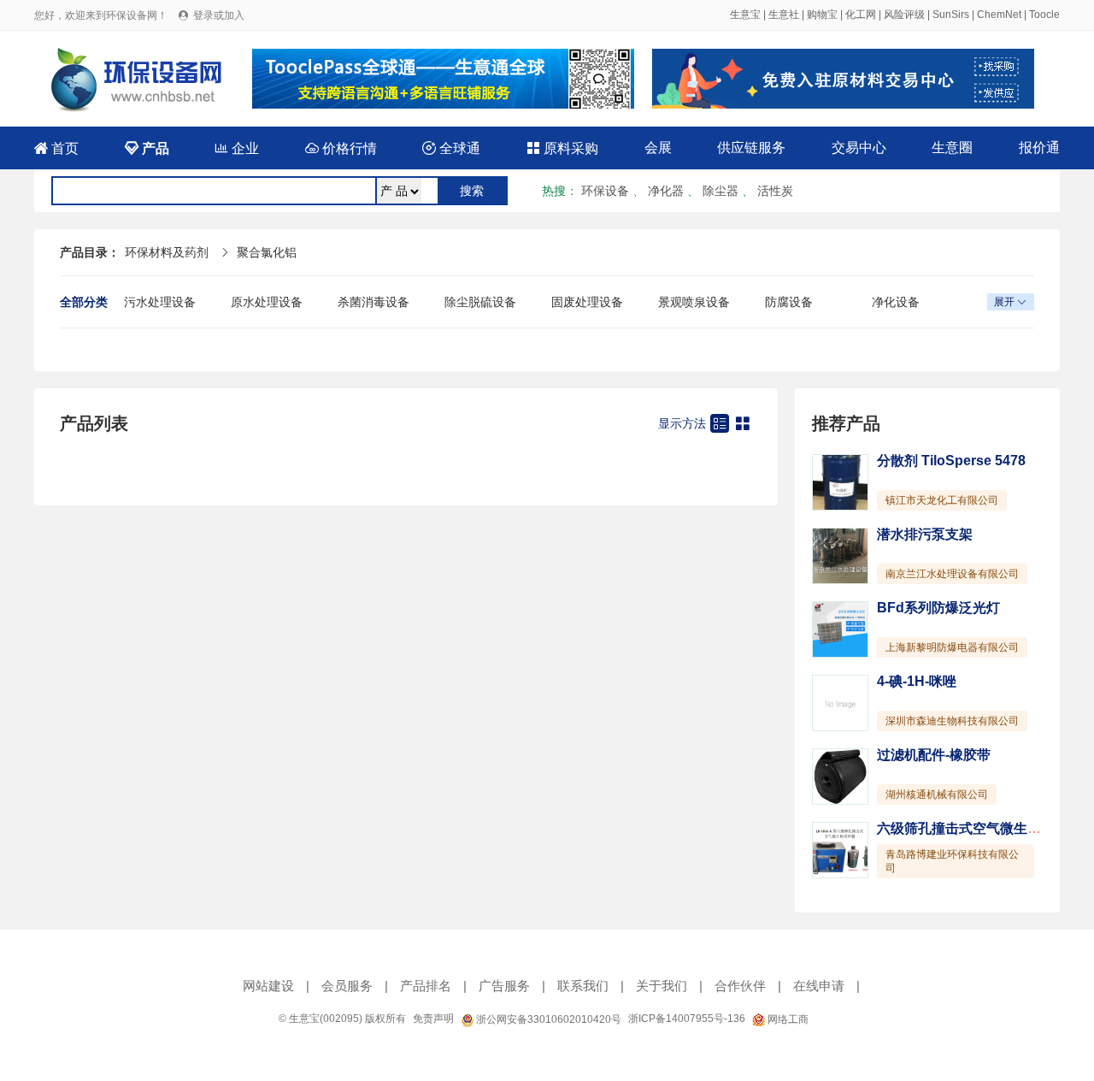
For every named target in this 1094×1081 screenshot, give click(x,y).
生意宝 (745, 15)
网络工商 (787, 1019)
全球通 (451, 148)
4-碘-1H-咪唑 (916, 681)
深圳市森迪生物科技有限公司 (952, 721)
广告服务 (504, 985)
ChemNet (999, 15)
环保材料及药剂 (167, 252)
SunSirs (950, 15)
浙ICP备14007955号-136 (686, 1019)
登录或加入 (218, 15)
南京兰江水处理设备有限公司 (952, 574)
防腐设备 (789, 302)
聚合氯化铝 (267, 252)
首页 (56, 148)
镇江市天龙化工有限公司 (941, 500)
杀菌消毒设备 (373, 302)
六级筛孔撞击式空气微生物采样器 (979, 828)
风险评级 (904, 15)
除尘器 (720, 191)
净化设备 (896, 302)
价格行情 (341, 148)
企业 (237, 148)
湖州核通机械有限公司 (936, 794)
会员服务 (347, 985)
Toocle (1044, 15)
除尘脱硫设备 (480, 302)
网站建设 (268, 985)
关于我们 (661, 985)
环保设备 (605, 191)
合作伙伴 (740, 985)
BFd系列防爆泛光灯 (938, 607)
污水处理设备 (160, 302)
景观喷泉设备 (694, 302)
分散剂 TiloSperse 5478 (951, 460)
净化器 (666, 191)
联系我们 (583, 985)
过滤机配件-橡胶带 (934, 754)
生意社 (783, 15)
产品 (147, 148)
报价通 (1039, 147)
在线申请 (818, 985)
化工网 (860, 15)
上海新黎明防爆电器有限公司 (952, 647)
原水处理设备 (267, 302)
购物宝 (822, 15)
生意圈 (952, 147)
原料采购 (562, 148)
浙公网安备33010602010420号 (547, 1019)
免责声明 (433, 1019)
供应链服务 (751, 147)
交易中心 (859, 147)
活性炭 (775, 191)
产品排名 (425, 985)
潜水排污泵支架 (925, 534)
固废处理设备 (587, 302)
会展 (658, 147)
